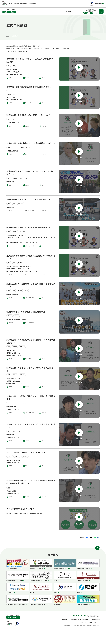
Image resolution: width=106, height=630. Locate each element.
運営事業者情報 (96, 619)
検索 (79, 11)
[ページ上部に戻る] (97, 547)
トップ (7, 36)
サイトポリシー (82, 622)
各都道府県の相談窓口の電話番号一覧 (80, 619)
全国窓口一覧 (65, 619)
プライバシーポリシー (94, 622)
